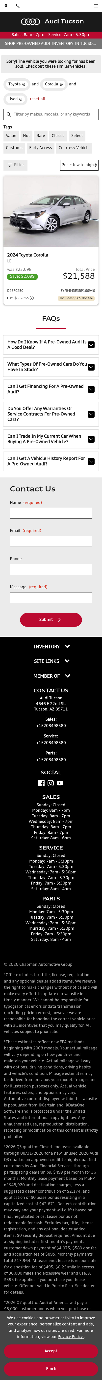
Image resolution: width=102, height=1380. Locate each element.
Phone (16, 559)
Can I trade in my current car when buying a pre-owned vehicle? (44, 439)
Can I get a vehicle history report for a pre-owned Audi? (46, 461)
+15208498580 (51, 726)
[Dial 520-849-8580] (18, 6)
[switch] (96, 6)
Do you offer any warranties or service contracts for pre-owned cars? (41, 414)
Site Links (47, 661)
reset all (37, 99)
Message (29, 587)
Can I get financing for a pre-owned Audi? (45, 389)
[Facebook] (41, 783)
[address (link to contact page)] (6, 6)
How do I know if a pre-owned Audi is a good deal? (47, 345)
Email (25, 531)
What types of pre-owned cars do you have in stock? (47, 367)
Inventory (47, 647)
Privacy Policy (71, 1337)
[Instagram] (51, 783)
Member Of (47, 676)
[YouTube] (60, 783)
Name (26, 503)
